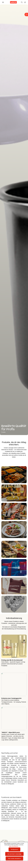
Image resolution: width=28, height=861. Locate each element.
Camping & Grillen (14, 529)
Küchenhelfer (14, 511)
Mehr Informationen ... (14, 846)
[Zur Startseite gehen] (12, 2)
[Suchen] (21, 2)
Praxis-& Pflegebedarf (14, 567)
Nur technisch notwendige (14, 854)
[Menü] (3, 2)
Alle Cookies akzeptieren (14, 858)
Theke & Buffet (14, 474)
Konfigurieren (14, 849)
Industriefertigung (14, 604)
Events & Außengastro (14, 493)
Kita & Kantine (14, 549)
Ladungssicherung (14, 586)
